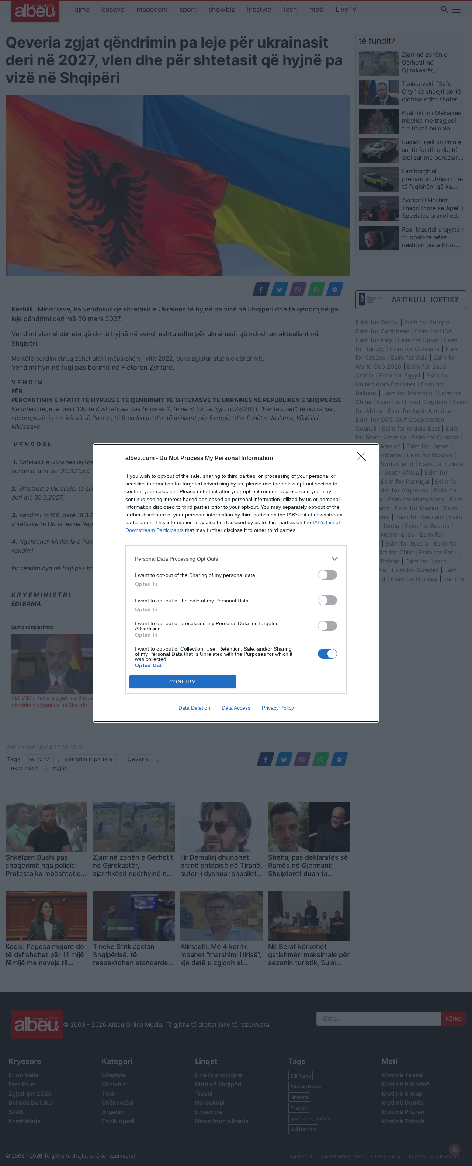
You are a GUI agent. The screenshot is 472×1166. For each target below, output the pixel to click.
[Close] (364, 459)
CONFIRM (183, 682)
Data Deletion (194, 708)
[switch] (327, 575)
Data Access (236, 708)
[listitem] (236, 559)
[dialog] (236, 583)
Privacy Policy (278, 708)
